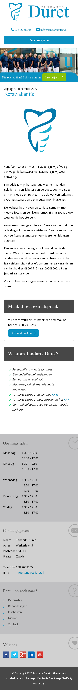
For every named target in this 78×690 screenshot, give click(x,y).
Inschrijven (52, 77)
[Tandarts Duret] (39, 11)
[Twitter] (15, 654)
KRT (66, 399)
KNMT (55, 394)
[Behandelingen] (39, 62)
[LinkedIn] (32, 654)
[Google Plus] (24, 654)
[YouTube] (41, 654)
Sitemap (30, 678)
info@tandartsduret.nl (53, 30)
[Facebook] (7, 654)
